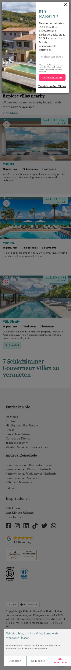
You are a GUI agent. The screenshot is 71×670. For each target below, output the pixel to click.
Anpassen (15, 661)
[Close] (65, 5)
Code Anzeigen (52, 77)
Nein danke (38, 661)
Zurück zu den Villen (52, 86)
